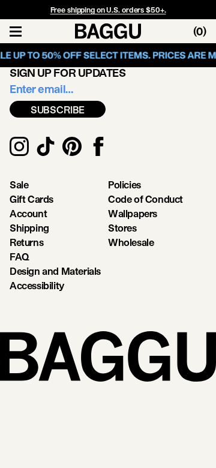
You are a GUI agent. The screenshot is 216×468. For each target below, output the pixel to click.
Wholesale (131, 242)
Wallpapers (132, 213)
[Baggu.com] (108, 31)
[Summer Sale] (108, 55)
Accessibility (37, 285)
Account (28, 213)
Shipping (29, 227)
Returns (26, 242)
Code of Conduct (145, 199)
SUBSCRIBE (58, 109)
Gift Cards (31, 199)
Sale (19, 184)
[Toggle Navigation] (15, 31)
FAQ (19, 256)
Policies (124, 184)
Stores (122, 227)
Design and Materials (55, 271)
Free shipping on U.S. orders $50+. (108, 9)
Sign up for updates (67, 72)
